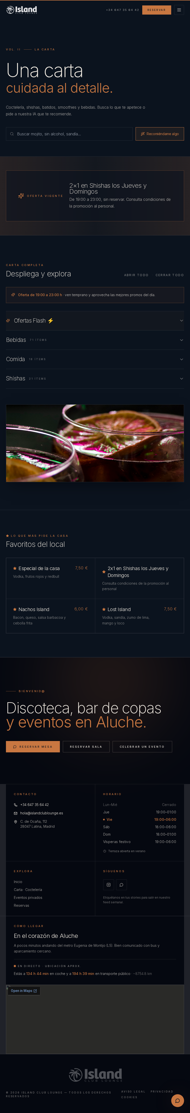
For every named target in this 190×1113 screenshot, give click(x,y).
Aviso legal (133, 1091)
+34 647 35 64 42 (122, 10)
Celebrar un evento (142, 746)
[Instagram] (108, 884)
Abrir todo (136, 275)
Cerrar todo (170, 275)
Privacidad (162, 1091)
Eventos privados (28, 897)
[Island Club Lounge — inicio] (21, 10)
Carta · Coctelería (28, 889)
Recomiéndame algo (163, 134)
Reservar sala (86, 746)
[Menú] (179, 10)
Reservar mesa (36, 746)
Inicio (18, 882)
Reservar (156, 9)
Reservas (21, 905)
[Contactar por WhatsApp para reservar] (177, 1100)
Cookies (129, 1097)
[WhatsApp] (121, 884)
